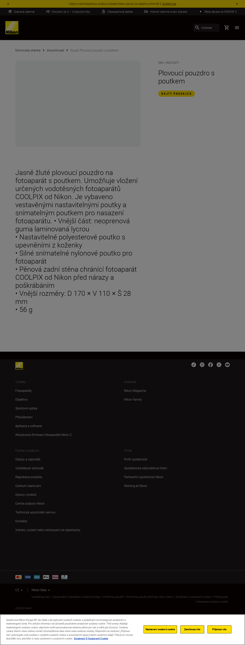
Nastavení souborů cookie (160, 629)
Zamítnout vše (192, 629)
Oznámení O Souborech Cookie (91, 638)
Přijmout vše (219, 629)
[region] (122, 629)
